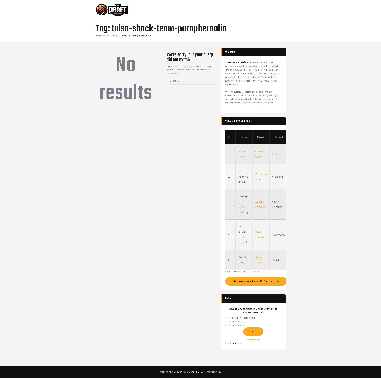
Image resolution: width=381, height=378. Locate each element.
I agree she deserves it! (243, 317)
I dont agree (237, 325)
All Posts (107, 35)
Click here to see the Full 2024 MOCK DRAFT (256, 281)
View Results (253, 339)
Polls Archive (234, 343)
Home (98, 36)
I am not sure (238, 321)
